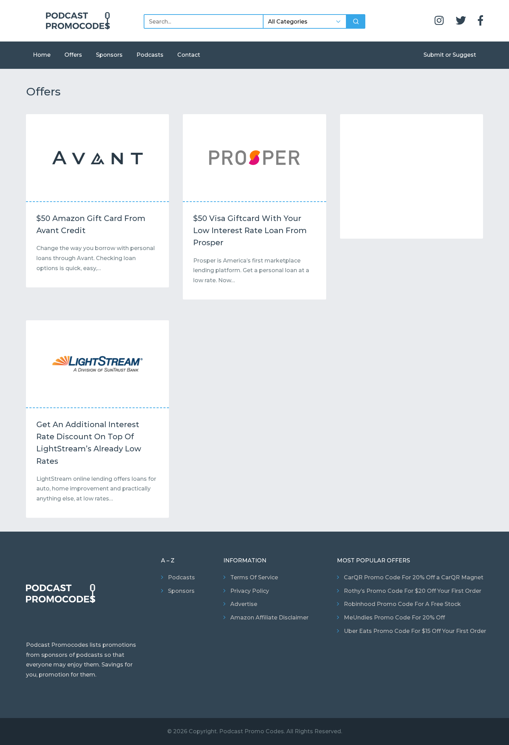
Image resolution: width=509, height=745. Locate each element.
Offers (73, 55)
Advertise (243, 604)
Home (42, 55)
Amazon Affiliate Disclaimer (269, 617)
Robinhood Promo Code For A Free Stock (402, 604)
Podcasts (149, 55)
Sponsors (109, 55)
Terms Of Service (254, 577)
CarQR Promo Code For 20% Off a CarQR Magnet (413, 577)
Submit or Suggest (449, 55)
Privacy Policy (249, 591)
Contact (188, 55)
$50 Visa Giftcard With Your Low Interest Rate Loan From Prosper (250, 230)
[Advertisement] (411, 178)
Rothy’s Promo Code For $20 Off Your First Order (412, 591)
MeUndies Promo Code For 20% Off (394, 617)
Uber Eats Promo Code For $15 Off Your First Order (415, 631)
